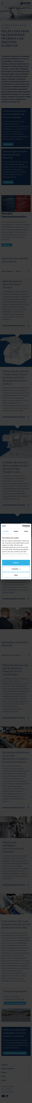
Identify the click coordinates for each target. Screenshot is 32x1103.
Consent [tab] (5, 531)
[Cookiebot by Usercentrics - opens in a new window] (22, 526)
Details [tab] (16, 531)
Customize (15, 569)
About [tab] (26, 531)
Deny (16, 575)
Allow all (16, 562)
